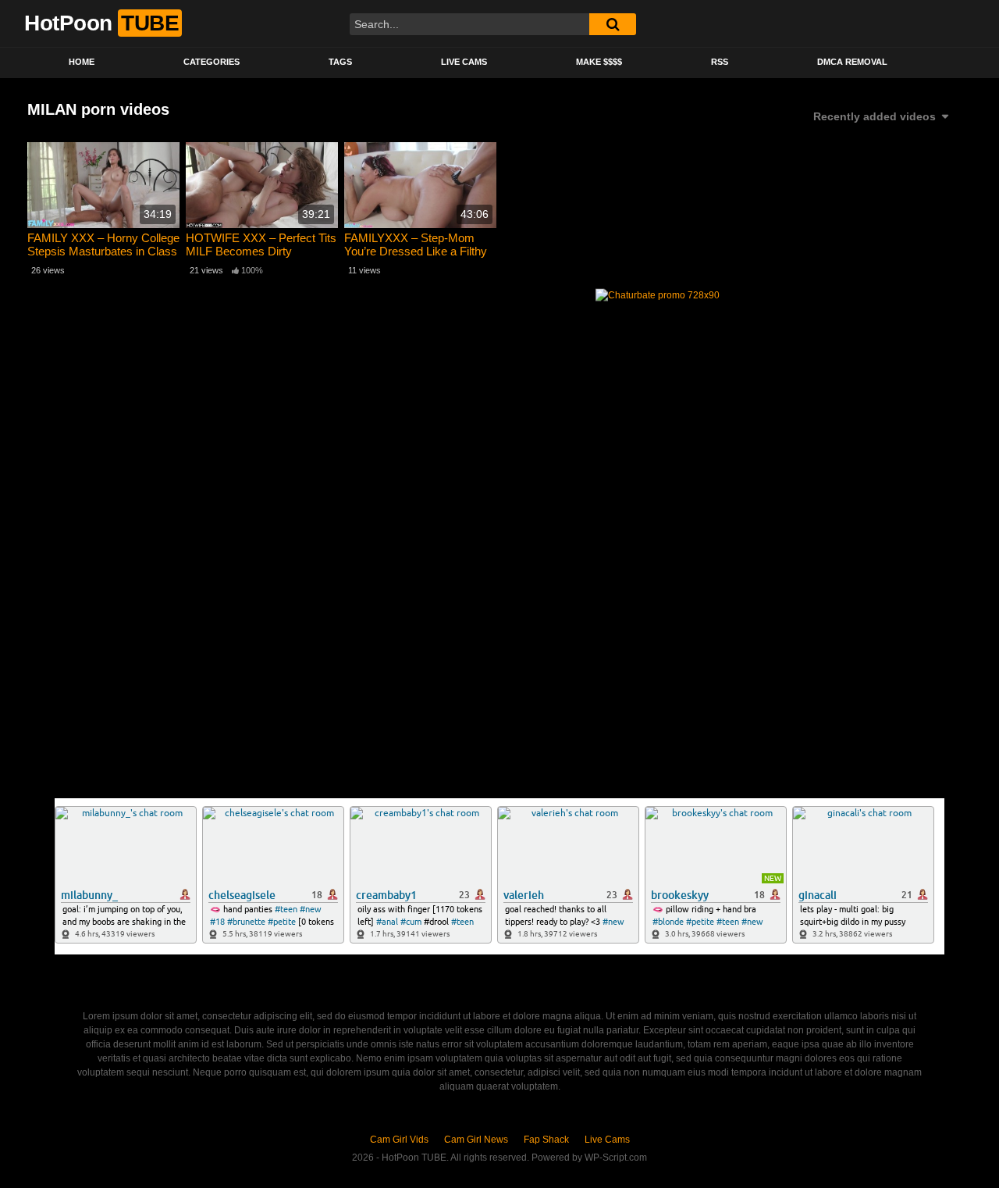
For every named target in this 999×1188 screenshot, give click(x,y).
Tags (340, 61)
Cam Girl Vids (399, 1139)
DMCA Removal (852, 61)
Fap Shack (546, 1139)
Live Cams (464, 61)
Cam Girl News (476, 1139)
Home (81, 61)
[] (612, 24)
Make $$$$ (599, 61)
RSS (719, 61)
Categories (211, 61)
